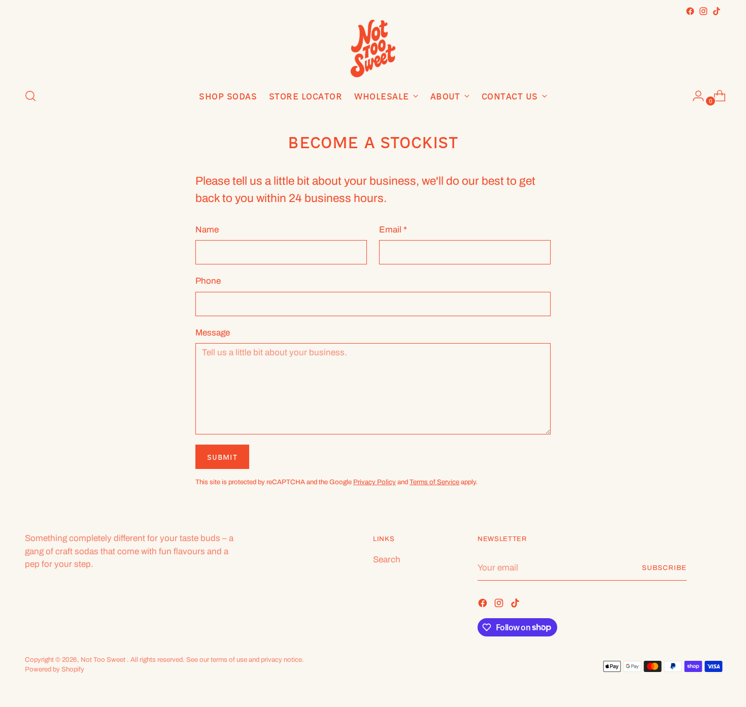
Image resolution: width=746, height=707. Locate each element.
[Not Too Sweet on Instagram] (703, 11)
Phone (208, 281)
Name (207, 229)
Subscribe (664, 567)
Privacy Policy (374, 482)
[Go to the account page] (694, 96)
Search (386, 559)
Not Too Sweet (104, 659)
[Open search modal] (30, 96)
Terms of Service (434, 482)
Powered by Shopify (54, 669)
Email (393, 229)
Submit (222, 457)
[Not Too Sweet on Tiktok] (716, 11)
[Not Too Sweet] (373, 48)
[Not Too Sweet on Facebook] (690, 11)
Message (212, 333)
